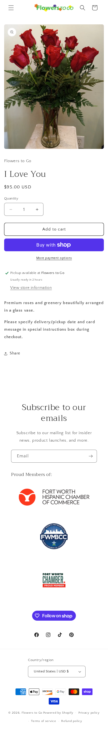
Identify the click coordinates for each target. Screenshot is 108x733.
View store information (31, 288)
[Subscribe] (90, 456)
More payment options (54, 258)
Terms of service (43, 721)
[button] (11, 8)
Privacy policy (89, 712)
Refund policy (71, 721)
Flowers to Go (32, 712)
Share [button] (15, 353)
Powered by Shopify (58, 712)
